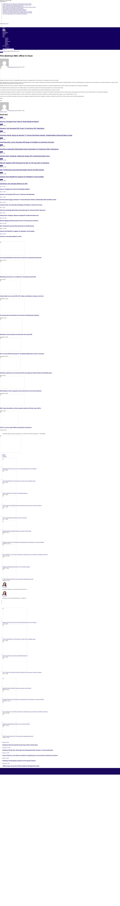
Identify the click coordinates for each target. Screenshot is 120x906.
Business (4, 31)
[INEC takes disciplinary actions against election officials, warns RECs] (12, 405)
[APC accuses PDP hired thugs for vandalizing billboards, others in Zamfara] (10, 351)
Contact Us (7, 46)
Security (6, 37)
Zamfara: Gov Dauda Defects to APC (14, 184)
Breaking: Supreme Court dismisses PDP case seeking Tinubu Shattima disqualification (26, 373)
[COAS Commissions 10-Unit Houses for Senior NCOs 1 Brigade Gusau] (9, 479)
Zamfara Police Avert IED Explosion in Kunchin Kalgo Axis (14, 9)
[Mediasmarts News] (4, 23)
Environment (7, 41)
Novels (6, 43)
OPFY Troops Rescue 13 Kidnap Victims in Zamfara (12, 8)
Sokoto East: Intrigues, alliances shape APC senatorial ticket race (25, 156)
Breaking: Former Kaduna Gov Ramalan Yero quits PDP (16, 334)
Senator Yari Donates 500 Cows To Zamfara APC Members (22, 128)
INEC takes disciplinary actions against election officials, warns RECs (20, 408)
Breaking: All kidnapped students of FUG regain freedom (16, 567)
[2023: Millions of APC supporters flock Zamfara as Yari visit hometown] (12, 388)
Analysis (6, 39)
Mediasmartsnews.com (21, 768)
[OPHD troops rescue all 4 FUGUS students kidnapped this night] (9, 577)
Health (6, 40)
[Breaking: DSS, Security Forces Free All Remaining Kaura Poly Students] (9, 467)
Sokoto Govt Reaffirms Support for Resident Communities (22, 177)
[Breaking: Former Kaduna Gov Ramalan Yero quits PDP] (11, 331)
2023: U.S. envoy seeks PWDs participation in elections (16, 427)
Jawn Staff (4, 587)
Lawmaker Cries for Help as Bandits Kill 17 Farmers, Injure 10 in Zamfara (17, 11)
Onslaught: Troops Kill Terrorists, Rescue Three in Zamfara (14, 10)
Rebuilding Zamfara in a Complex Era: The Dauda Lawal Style (18, 277)
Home (3, 27)
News (3, 28)
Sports (3, 34)
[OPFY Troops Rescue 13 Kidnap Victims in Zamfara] (9, 516)
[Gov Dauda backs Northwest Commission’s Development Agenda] (12, 312)
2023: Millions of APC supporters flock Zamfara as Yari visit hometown (21, 391)
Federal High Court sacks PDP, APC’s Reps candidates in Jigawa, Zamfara (22, 296)
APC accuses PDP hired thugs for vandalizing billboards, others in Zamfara (22, 354)
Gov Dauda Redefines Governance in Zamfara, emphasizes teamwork (21, 257)
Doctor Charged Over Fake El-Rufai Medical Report (12, 6)
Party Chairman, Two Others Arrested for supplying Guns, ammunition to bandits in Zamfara (25, 554)
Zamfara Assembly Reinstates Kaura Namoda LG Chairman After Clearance (29, 149)
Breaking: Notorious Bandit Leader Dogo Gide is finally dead (16, 531)
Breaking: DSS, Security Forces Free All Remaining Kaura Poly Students (17, 3)
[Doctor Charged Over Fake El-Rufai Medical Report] (9, 491)
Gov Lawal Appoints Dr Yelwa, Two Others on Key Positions (14, 13)
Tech (3, 35)
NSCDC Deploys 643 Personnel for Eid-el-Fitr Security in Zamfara (24, 163)
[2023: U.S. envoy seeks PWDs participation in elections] (9, 424)
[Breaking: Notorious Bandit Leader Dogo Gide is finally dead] (9, 529)
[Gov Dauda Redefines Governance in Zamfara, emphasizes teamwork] (12, 254)
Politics (3, 30)
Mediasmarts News (13, 67)
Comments (4, 456)
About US (4, 45)
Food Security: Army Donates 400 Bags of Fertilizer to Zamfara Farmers (27, 142)
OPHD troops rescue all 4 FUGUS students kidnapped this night (17, 579)
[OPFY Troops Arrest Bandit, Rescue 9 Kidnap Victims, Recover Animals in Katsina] (9, 504)
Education (4, 33)
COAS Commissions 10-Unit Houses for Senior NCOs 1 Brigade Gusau (16, 4)
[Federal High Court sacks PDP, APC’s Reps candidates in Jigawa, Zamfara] (10, 293)
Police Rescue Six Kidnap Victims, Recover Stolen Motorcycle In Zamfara (17, 12)
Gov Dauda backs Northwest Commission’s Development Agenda (19, 315)
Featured (1, 101)
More (3, 36)
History (6, 42)
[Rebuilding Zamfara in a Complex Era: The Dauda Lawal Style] (12, 274)
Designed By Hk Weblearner (32, 768)
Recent (3, 454)
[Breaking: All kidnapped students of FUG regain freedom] (9, 565)
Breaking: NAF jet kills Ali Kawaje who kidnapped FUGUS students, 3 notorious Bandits (23, 542)
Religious (7, 44)
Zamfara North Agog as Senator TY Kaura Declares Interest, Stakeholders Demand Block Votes (36, 135)
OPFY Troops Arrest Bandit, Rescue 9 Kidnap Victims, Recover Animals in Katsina (19, 7)
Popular (4, 455)
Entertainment (5, 32)
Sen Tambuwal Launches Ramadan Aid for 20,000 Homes (22, 170)
